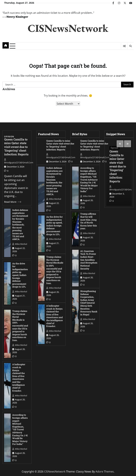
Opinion (9, 137)
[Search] (130, 46)
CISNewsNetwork (68, 28)
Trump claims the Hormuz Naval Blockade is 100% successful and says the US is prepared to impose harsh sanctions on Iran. (20, 326)
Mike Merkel (21, 243)
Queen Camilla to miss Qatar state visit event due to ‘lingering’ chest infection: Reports (16, 146)
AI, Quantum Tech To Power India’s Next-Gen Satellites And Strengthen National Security (88, 260)
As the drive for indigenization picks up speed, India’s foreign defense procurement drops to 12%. (20, 275)
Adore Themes (105, 471)
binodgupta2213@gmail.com (18, 162)
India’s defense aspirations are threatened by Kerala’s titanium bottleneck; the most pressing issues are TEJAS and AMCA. (20, 225)
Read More (10, 201)
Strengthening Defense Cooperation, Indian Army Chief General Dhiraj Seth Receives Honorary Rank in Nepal (88, 303)
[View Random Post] (124, 46)
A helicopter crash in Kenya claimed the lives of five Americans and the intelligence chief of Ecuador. (18, 377)
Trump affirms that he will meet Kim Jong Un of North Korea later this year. (88, 221)
